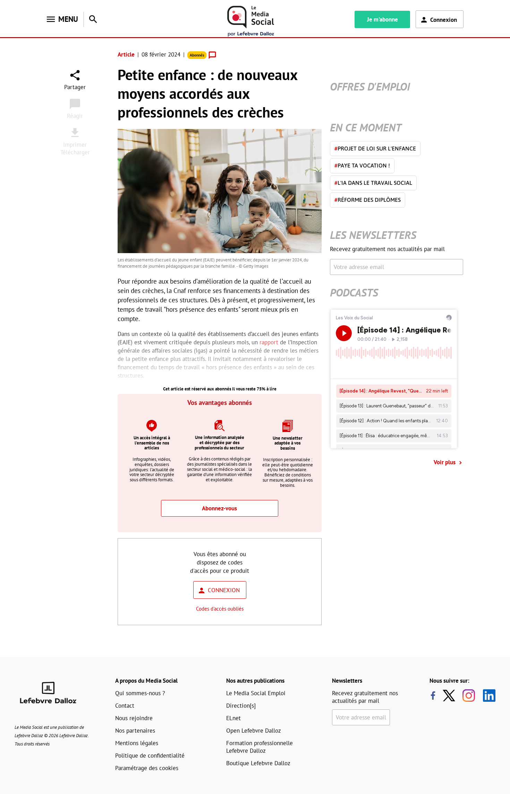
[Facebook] (433, 695)
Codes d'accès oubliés (220, 608)
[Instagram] (468, 695)
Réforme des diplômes (367, 200)
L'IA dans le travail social (373, 183)
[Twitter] (451, 695)
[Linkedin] (486, 695)
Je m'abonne (382, 19)
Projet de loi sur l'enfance (375, 148)
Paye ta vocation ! (362, 165)
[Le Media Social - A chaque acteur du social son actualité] (251, 21)
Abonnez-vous (219, 508)
